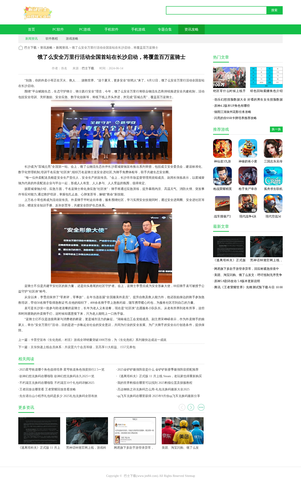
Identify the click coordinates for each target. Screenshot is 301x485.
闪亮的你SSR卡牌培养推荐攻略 (235, 118)
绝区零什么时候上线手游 (229, 91)
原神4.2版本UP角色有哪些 (232, 105)
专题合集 (165, 29)
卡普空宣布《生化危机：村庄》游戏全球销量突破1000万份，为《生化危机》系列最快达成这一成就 (98, 340)
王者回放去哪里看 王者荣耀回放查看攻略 (47, 389)
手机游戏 (138, 29)
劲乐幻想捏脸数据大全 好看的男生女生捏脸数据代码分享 (248, 100)
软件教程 (52, 38)
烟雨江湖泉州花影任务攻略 (232, 112)
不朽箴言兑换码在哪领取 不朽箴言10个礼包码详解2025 (56, 382)
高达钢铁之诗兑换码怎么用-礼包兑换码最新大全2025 (153, 389)
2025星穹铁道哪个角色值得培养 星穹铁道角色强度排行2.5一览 (61, 369)
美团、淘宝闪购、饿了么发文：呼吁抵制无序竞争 (248, 275)
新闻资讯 (31, 38)
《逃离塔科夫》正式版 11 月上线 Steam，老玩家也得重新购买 (159, 376)
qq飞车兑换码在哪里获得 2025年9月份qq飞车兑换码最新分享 (158, 396)
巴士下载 (30, 47)
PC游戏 (85, 29)
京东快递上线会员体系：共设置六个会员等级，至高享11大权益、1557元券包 (83, 347)
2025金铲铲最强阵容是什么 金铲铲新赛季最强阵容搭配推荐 (158, 369)
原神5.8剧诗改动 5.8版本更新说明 (237, 281)
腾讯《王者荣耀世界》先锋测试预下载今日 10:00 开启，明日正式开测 (248, 288)
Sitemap (190, 476)
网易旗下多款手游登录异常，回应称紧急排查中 (246, 268)
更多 (201, 407)
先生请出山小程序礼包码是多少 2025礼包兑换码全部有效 (58, 396)
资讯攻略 (191, 29)
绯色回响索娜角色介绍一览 (266, 91)
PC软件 (58, 29)
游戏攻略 (72, 38)
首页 (31, 29)
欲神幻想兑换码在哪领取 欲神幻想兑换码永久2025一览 (56, 376)
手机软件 (111, 29)
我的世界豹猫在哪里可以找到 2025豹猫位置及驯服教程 (154, 382)
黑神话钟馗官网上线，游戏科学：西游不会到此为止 (266, 261)
